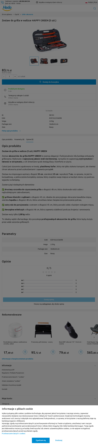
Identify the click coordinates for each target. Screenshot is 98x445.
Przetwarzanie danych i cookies (13, 433)
